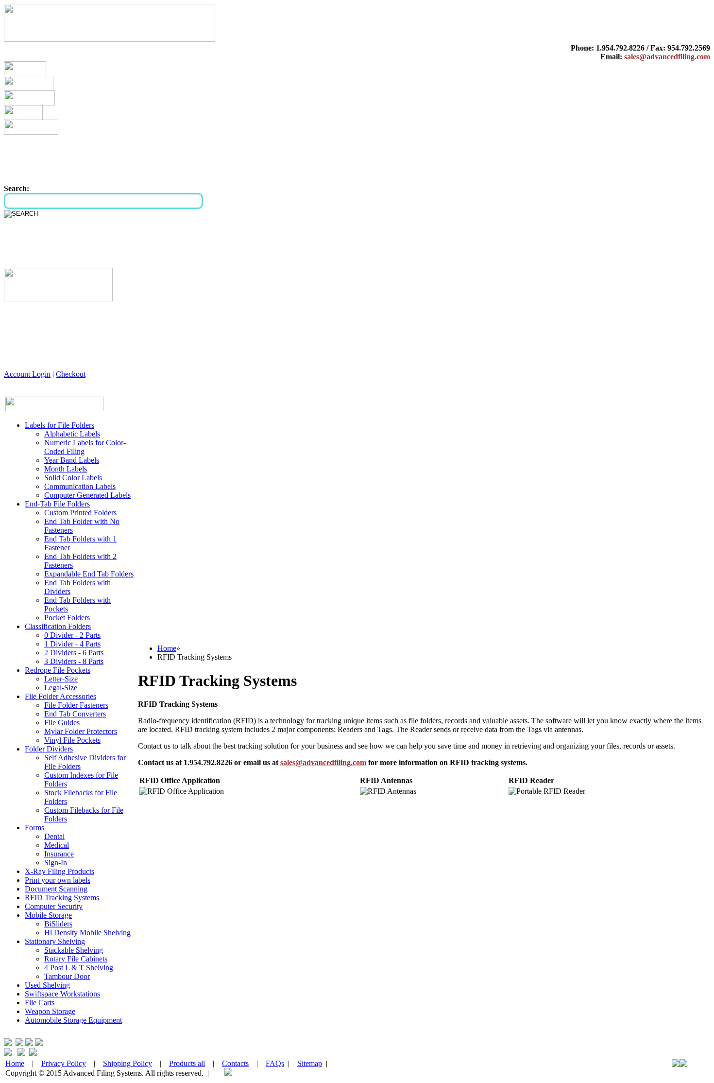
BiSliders (58, 924)
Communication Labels (80, 486)
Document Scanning (56, 889)
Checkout (70, 374)
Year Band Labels (71, 460)
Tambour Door (67, 976)
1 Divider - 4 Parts (72, 644)
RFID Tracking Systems (62, 897)
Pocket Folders (67, 617)
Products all (187, 1063)
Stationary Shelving (55, 941)
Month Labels (65, 469)
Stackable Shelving (73, 950)
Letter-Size (61, 679)
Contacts (235, 1063)
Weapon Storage (50, 1011)
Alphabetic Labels (72, 434)
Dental (54, 836)
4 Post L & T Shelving (78, 967)
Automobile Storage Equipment (73, 1020)
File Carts (39, 1002)
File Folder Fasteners (76, 705)
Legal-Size (60, 687)
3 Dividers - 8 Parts (73, 661)
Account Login (27, 374)
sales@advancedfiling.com (667, 56)
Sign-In (55, 862)
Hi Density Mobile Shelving (87, 932)
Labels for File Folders (59, 425)
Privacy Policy (63, 1063)
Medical (56, 845)
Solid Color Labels (73, 477)
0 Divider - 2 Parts (72, 635)
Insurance (59, 854)
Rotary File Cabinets (75, 959)
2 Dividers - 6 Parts (73, 652)
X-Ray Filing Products (59, 871)
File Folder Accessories (60, 696)
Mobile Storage (48, 915)
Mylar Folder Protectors (80, 731)
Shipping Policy (127, 1063)
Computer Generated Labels (87, 495)
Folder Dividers (49, 749)
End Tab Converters (75, 714)
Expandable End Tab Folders (89, 574)
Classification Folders (58, 626)
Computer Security (54, 906)
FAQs (275, 1063)
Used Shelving (47, 985)
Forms (34, 827)
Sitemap (309, 1063)
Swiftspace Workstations (62, 994)
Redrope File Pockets (57, 670)
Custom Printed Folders (80, 512)
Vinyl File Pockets (72, 740)
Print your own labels (57, 880)
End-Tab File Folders (57, 504)
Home (166, 648)
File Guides (62, 722)
